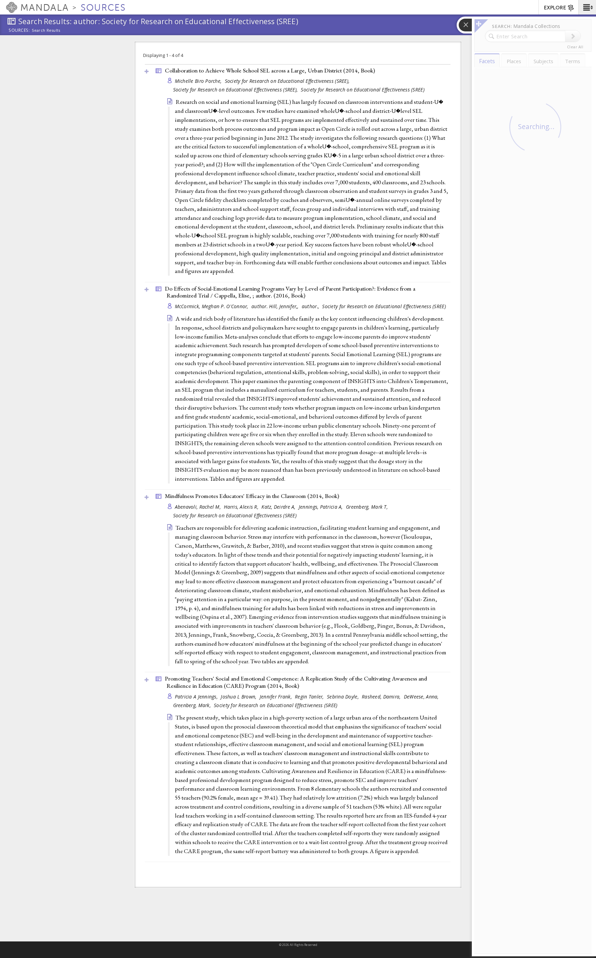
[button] (587, 7)
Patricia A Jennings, (197, 696)
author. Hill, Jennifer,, (275, 306)
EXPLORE (555, 7)
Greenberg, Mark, (192, 705)
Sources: (19, 30)
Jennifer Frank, (276, 696)
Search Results (46, 30)
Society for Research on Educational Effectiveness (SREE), (288, 81)
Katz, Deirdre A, (279, 507)
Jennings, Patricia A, (321, 507)
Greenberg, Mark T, (367, 507)
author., (311, 306)
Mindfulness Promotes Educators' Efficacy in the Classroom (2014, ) (252, 496)
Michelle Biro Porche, (199, 81)
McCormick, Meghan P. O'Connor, (212, 306)
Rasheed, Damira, (382, 696)
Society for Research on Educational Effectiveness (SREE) (362, 89)
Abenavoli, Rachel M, (198, 507)
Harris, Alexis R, (242, 507)
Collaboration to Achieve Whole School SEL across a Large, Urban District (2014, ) (270, 70)
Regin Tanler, (310, 696)
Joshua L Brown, (239, 696)
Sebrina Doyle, (343, 696)
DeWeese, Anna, (422, 696)
